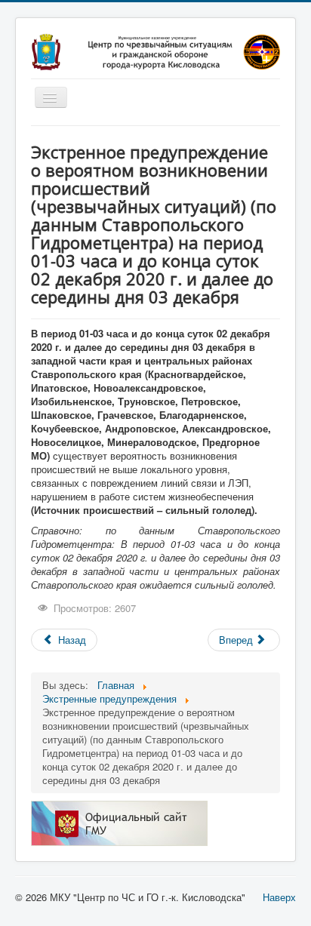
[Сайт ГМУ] (119, 821)
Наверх (279, 897)
